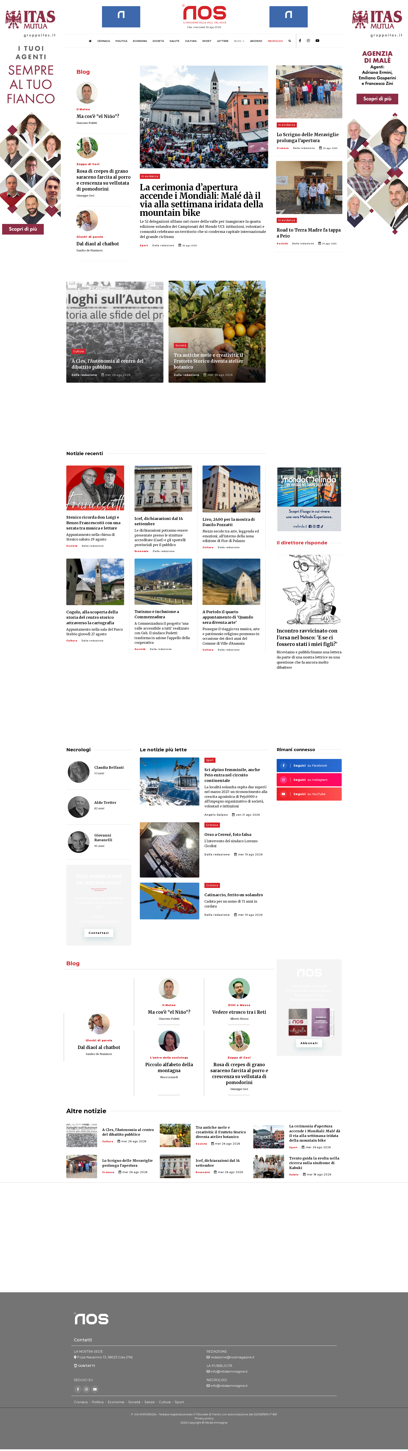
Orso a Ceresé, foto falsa (227, 834)
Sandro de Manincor (89, 250)
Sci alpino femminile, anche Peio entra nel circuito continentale (232, 775)
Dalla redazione (163, 245)
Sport (144, 245)
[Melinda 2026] (309, 499)
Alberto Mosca (239, 1018)
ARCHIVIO (256, 41)
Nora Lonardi (169, 1077)
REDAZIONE (217, 1351)
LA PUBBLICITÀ (219, 1365)
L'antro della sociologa (169, 1057)
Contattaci (99, 932)
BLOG (237, 41)
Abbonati (309, 1043)
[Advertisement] (309, 314)
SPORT (206, 41)
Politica (97, 1402)
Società (282, 243)
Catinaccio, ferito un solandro (233, 894)
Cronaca (283, 148)
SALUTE (174, 41)
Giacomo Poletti (86, 123)
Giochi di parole (89, 236)
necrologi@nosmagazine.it (99, 921)
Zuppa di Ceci (87, 164)
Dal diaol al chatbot (97, 243)
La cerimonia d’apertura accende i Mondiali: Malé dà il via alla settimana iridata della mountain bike (201, 200)
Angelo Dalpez (216, 814)
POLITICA (121, 41)
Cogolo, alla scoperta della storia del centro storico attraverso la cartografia (92, 617)
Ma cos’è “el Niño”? (97, 116)
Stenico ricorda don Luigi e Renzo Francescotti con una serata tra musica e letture (93, 522)
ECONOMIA (140, 41)
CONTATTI (86, 1365)
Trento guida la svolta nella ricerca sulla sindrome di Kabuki (314, 1163)
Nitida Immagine (216, 1422)
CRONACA (103, 41)
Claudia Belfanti (109, 767)
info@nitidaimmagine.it (229, 1371)
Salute (294, 1174)
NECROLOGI (275, 41)
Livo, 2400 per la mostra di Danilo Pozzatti (229, 522)
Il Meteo (83, 109)
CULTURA (191, 41)
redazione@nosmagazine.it (232, 1357)
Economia (142, 551)
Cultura (78, 351)
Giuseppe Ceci (85, 195)
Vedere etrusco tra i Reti (239, 1012)
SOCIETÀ (158, 41)
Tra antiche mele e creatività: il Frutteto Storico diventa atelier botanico (208, 361)
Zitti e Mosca (239, 1005)
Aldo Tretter (105, 802)
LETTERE (222, 41)
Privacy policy (204, 1418)
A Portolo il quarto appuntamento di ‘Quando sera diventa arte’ (228, 617)
